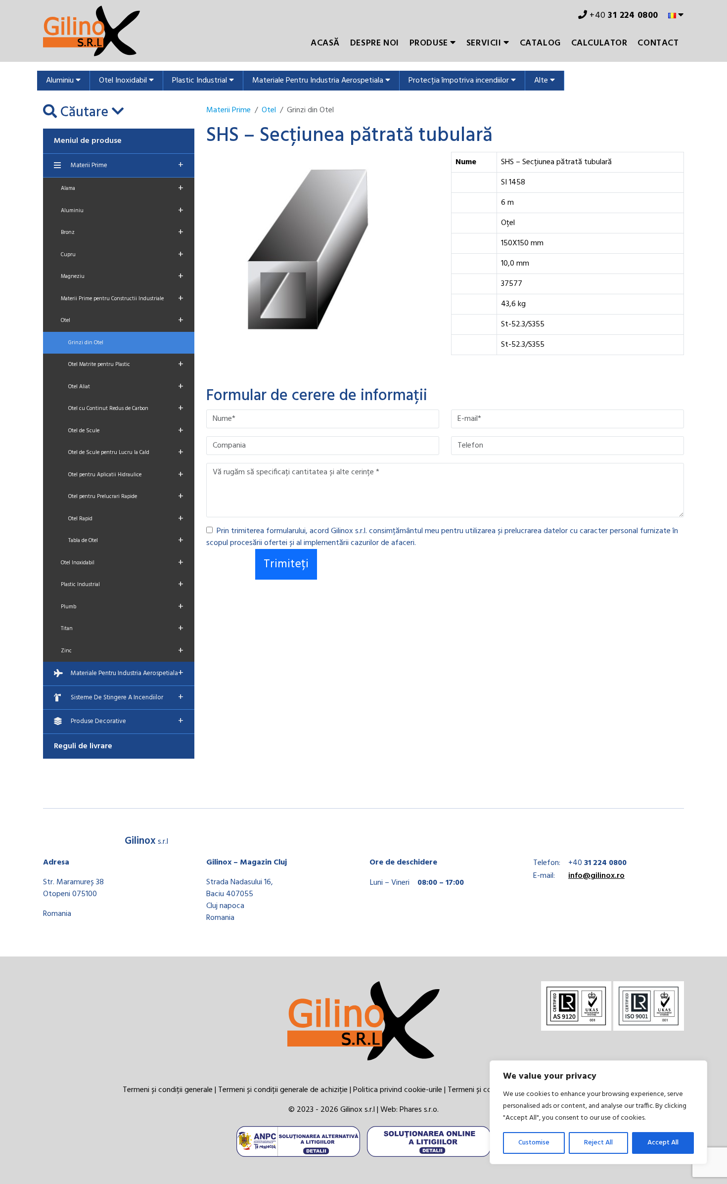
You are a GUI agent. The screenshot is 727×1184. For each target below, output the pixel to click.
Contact (658, 43)
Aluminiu (61, 80)
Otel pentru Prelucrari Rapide (125, 496)
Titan (122, 629)
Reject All (598, 1142)
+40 (623, 15)
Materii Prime (127, 165)
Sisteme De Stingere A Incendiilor (127, 697)
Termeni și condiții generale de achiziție (283, 1090)
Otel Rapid (125, 519)
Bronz (122, 232)
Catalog (540, 43)
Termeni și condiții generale (168, 1090)
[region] (598, 1112)
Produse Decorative (127, 721)
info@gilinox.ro (596, 875)
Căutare (84, 112)
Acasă (325, 43)
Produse (430, 43)
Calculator (599, 43)
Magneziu (122, 276)
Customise (533, 1142)
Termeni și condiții (477, 1090)
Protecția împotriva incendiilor (460, 80)
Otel (122, 320)
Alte (542, 80)
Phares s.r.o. (419, 1109)
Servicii (484, 43)
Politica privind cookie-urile (397, 1090)
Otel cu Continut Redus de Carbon (125, 408)
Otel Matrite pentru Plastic (125, 364)
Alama (122, 188)
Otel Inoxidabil (124, 80)
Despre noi (374, 43)
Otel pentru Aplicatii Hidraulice (125, 475)
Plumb (122, 607)
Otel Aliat (125, 387)
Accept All (663, 1142)
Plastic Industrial (200, 80)
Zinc (122, 651)
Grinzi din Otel (85, 342)
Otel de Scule (125, 431)
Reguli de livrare (83, 746)
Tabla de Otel (125, 540)
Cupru (122, 255)
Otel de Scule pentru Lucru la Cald (125, 452)
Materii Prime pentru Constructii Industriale (122, 299)
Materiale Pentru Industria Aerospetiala (318, 80)
